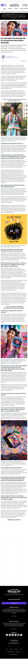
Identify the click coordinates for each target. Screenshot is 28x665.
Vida (21, 649)
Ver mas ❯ (13, 616)
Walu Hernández (11, 56)
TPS (15, 11)
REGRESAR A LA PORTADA (14, 519)
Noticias (10, 8)
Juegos (19, 11)
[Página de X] (10, 635)
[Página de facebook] (7, 635)
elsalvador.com (22, 15)
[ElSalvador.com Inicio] (14, 5)
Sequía (2, 11)
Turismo (16, 8)
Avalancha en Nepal (9, 11)
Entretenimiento (10, 651)
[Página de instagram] (13, 635)
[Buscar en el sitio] (5, 5)
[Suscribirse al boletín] (2, 5)
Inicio (4, 8)
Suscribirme (14, 603)
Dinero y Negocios (14, 654)
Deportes (18, 651)
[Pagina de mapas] (23, 5)
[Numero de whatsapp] (15, 635)
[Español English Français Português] (26, 5)
